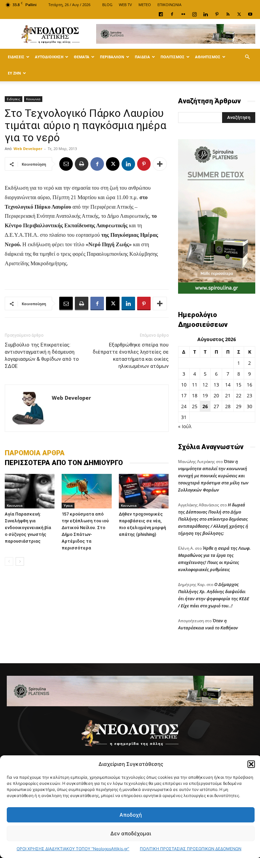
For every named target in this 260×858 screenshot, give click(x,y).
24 (184, 406)
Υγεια (68, 505)
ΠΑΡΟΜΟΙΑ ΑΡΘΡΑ (35, 453)
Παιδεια (142, 56)
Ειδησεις (16, 56)
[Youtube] (250, 14)
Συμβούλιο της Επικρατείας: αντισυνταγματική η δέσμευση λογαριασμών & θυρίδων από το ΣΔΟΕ (42, 355)
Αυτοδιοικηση (49, 56)
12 (205, 384)
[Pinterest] (217, 14)
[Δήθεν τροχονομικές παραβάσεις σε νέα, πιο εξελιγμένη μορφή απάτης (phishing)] (144, 491)
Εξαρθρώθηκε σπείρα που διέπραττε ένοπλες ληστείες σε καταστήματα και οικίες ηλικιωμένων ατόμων (131, 355)
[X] (239, 14)
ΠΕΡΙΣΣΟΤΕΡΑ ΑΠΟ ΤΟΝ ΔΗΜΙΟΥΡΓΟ (64, 463)
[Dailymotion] (161, 14)
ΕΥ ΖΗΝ (14, 73)
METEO (144, 4)
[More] (160, 164)
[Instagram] (194, 14)
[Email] (66, 164)
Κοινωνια (33, 99)
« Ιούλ (184, 426)
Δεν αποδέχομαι (130, 833)
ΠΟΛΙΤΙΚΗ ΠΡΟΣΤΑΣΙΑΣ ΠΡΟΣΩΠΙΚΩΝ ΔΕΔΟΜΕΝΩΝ (190, 848)
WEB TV (125, 4)
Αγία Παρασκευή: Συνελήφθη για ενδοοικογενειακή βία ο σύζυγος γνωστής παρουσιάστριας (28, 527)
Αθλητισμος (207, 56)
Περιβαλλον (112, 56)
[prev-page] (9, 561)
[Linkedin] (205, 14)
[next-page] (20, 561)
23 (249, 395)
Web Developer (28, 148)
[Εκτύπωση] (81, 164)
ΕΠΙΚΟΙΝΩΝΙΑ (169, 4)
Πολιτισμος (172, 56)
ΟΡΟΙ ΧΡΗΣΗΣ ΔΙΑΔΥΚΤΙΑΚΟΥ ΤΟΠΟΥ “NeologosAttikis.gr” (73, 848)
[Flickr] (183, 14)
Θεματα (81, 56)
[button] (251, 764)
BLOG (107, 4)
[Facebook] (172, 14)
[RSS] (228, 14)
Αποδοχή (131, 815)
